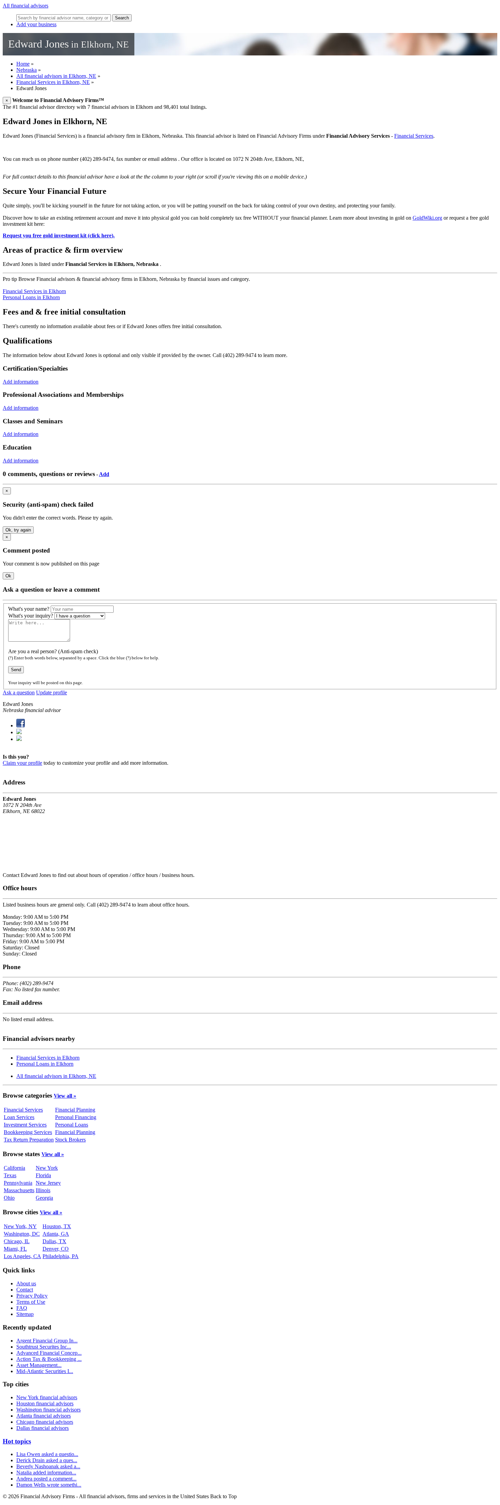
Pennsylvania (18, 1183)
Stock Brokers (70, 1140)
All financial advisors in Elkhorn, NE (56, 76)
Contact (24, 1289)
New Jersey (48, 1183)
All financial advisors (25, 6)
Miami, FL (15, 1249)
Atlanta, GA (56, 1234)
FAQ (21, 1308)
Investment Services (25, 1125)
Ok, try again (18, 529)
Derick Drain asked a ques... (46, 1460)
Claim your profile (22, 763)
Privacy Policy (32, 1296)
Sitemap (25, 1314)
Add (104, 474)
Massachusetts (19, 1190)
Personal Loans (71, 1125)
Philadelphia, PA (61, 1256)
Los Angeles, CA (22, 1256)
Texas (10, 1175)
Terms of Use (30, 1302)
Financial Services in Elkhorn (34, 291)
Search (122, 17)
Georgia (44, 1198)
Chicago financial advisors (44, 1422)
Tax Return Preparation (29, 1140)
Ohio (9, 1198)
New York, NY (20, 1226)
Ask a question (19, 692)
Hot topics (17, 1441)
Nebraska (26, 70)
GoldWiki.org (427, 218)
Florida (43, 1175)
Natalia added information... (46, 1472)
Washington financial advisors (48, 1410)
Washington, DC (22, 1234)
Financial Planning (75, 1110)
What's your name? (28, 609)
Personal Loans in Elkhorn (31, 297)
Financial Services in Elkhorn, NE (53, 82)
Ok (8, 575)
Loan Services (19, 1117)
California (14, 1168)
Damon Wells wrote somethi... (48, 1485)
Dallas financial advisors (42, 1428)
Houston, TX (57, 1226)
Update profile (51, 692)
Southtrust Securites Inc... (43, 1347)
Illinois (43, 1190)
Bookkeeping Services (28, 1132)
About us (26, 1283)
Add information (20, 382)
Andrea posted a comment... (46, 1479)
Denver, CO (56, 1249)
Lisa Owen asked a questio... (47, 1454)
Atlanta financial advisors (43, 1416)
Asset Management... (39, 1365)
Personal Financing (75, 1117)
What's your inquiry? (30, 616)
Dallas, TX (54, 1241)
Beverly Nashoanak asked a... (48, 1466)
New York (47, 1168)
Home (23, 64)
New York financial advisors (46, 1397)
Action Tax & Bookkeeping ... (49, 1359)
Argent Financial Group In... (47, 1340)
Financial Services (413, 136)
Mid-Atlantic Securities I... (44, 1371)
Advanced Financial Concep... (49, 1353)
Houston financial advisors (44, 1403)
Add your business (36, 24)
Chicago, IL (17, 1241)
